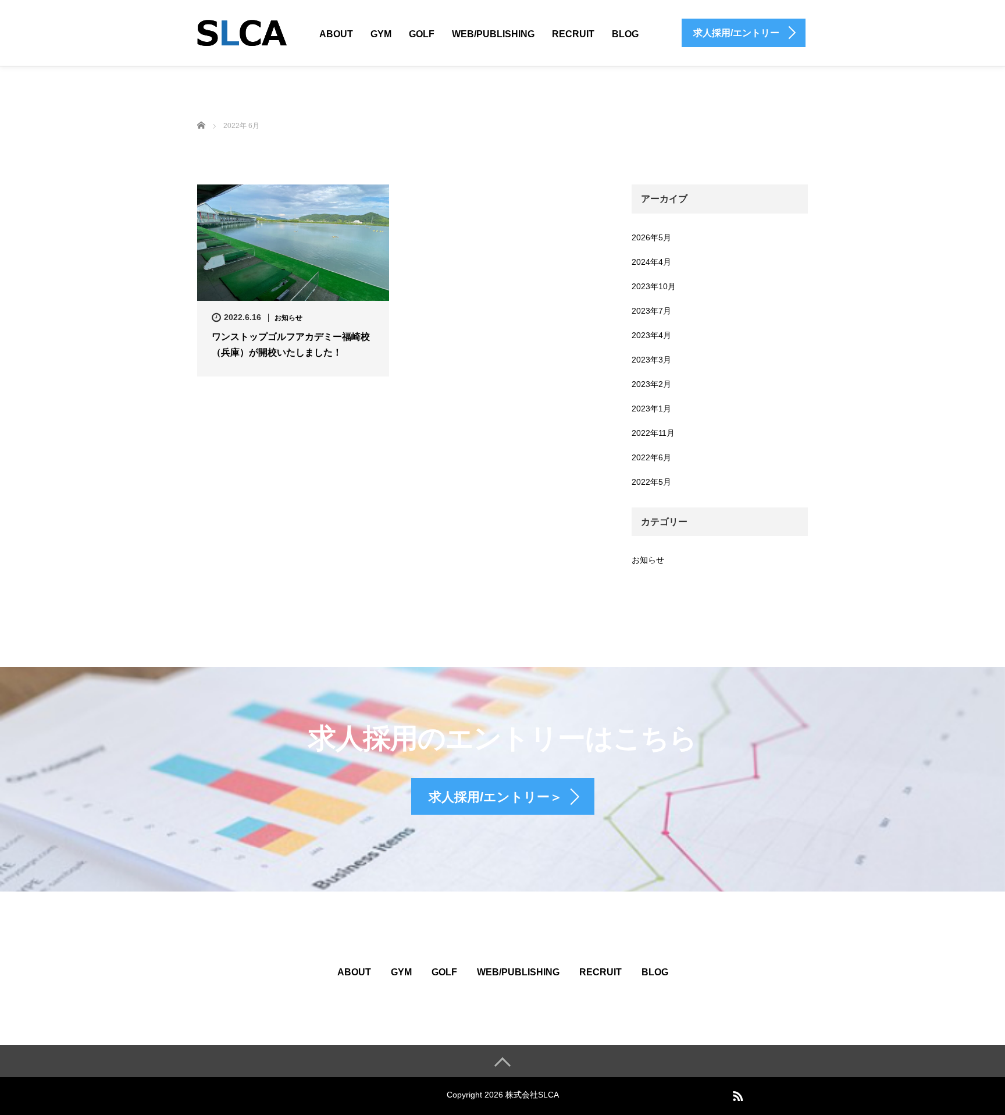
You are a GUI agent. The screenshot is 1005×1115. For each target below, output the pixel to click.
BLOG (625, 34)
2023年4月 (651, 335)
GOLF (421, 34)
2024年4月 (651, 262)
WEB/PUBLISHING (493, 34)
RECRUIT (573, 34)
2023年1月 (651, 408)
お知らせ (288, 318)
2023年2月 (651, 384)
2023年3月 (651, 359)
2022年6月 (651, 457)
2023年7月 (651, 310)
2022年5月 (651, 482)
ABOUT (336, 34)
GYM (380, 34)
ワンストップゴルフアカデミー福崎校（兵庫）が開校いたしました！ (291, 344)
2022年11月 (653, 433)
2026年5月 (651, 237)
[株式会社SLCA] (242, 31)
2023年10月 (654, 286)
